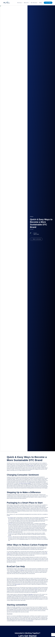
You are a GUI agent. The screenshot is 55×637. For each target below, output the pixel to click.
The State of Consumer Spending (25, 483)
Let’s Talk (48, 2)
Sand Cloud (10, 523)
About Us (26, 2)
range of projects (18, 584)
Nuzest (36, 588)
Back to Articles (37, 239)
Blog (40, 2)
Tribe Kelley (31, 594)
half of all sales (30, 465)
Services (19, 2)
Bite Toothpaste (11, 517)
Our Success (34, 2)
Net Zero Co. (10, 536)
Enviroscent (10, 533)
